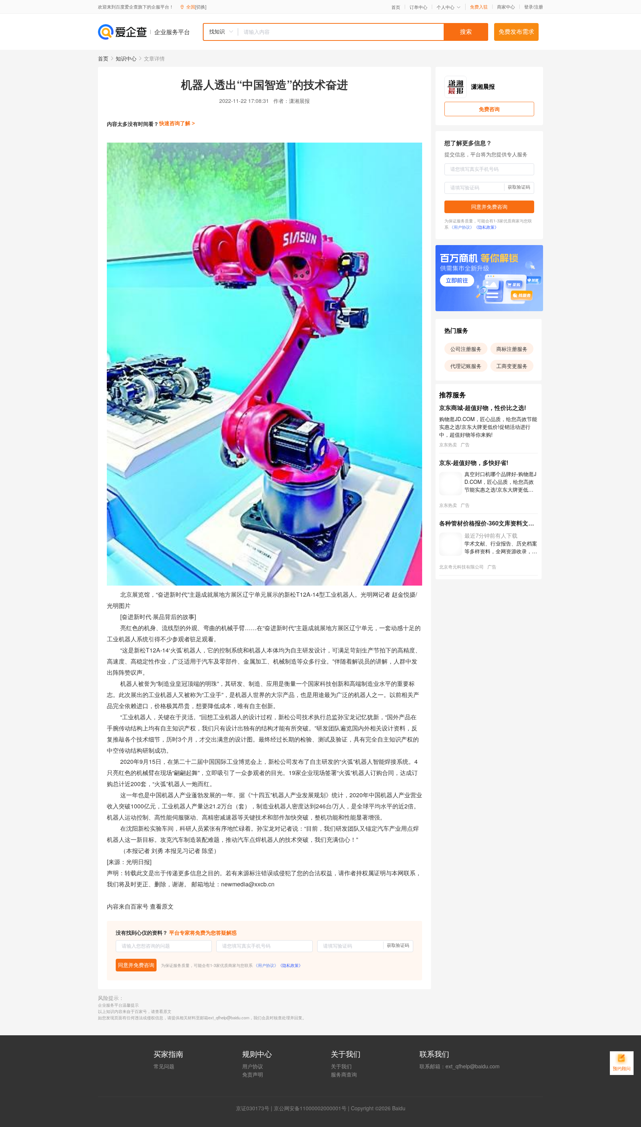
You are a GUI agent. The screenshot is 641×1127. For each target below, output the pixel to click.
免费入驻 (479, 6)
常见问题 (164, 1066)
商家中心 (506, 6)
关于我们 (341, 1066)
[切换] (200, 6)
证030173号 (255, 1108)
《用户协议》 (266, 965)
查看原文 (162, 906)
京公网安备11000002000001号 (310, 1108)
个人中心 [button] (445, 7)
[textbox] (363, 32)
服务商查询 (344, 1074)
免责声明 (252, 1074)
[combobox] (345, 32)
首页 (395, 7)
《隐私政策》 (290, 965)
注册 (538, 6)
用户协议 (252, 1066)
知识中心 (126, 58)
